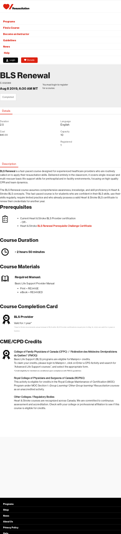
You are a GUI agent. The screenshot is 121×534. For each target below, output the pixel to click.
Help (6, 52)
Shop (6, 510)
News (6, 46)
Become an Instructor (16, 34)
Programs (9, 21)
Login (12, 60)
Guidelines (9, 40)
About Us (8, 521)
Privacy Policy (10, 527)
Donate (31, 60)
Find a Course (11, 27)
